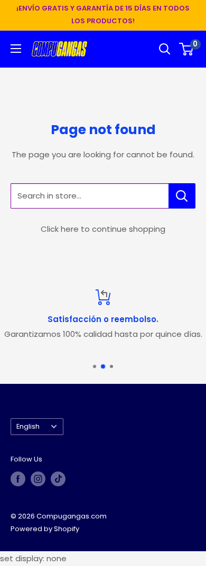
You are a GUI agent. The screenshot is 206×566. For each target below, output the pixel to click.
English (28, 426)
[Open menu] (16, 48)
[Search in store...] (181, 196)
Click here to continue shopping (103, 228)
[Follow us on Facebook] (18, 478)
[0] (186, 49)
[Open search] (165, 49)
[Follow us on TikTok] (58, 478)
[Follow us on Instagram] (38, 478)
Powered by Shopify (45, 529)
